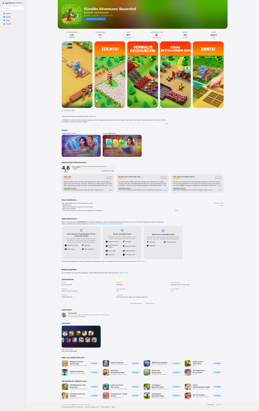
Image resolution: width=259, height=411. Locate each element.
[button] (13, 13)
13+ (117, 291)
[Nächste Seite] (225, 74)
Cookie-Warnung (105, 407)
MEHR (110, 185)
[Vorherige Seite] (59, 74)
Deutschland (210, 404)
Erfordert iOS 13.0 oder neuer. (180, 284)
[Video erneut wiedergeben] (64, 105)
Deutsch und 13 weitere (69, 291)
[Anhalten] (84, 105)
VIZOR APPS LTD (67, 297)
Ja (171, 291)
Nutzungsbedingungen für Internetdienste (72, 407)
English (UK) (219, 404)
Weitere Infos (141, 261)
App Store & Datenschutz (92, 407)
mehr (167, 123)
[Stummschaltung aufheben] (87, 105)
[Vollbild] (90, 105)
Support (113, 407)
